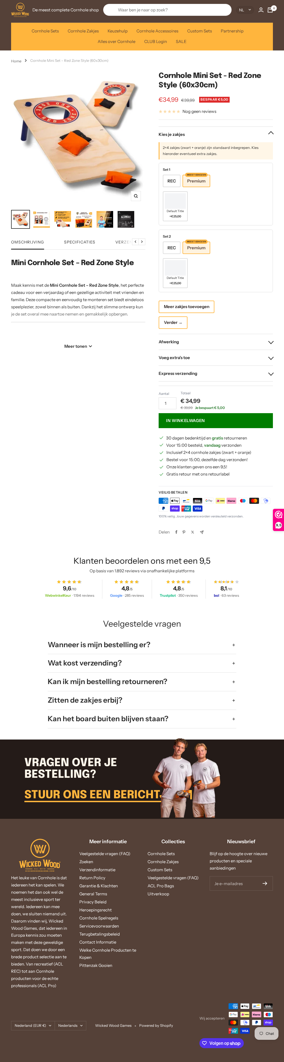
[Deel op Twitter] (192, 532)
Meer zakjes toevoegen (186, 306)
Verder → (173, 322)
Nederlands (67, 1025)
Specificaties (79, 242)
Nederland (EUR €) (30, 1025)
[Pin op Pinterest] (183, 532)
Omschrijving (27, 242)
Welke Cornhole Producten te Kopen (107, 953)
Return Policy (92, 877)
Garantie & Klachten (98, 885)
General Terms (93, 893)
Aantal (164, 394)
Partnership (232, 31)
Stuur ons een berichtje (99, 795)
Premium (196, 179)
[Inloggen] (260, 9)
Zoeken (86, 861)
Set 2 (167, 236)
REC (172, 181)
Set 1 (166, 169)
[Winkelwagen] (270, 9)
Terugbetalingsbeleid (99, 934)
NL (241, 9)
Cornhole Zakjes (83, 31)
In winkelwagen (185, 420)
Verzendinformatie (97, 869)
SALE (181, 41)
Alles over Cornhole (116, 41)
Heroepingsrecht (95, 910)
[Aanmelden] (265, 883)
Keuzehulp (118, 31)
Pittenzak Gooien (95, 965)
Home (16, 61)
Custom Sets (199, 31)
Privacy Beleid (92, 902)
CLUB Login (155, 41)
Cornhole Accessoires (157, 31)
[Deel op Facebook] (176, 532)
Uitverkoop (158, 893)
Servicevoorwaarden (99, 926)
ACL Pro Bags (161, 885)
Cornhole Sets (45, 31)
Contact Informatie (97, 942)
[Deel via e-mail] (202, 532)
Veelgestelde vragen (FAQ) (104, 853)
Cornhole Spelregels (98, 918)
